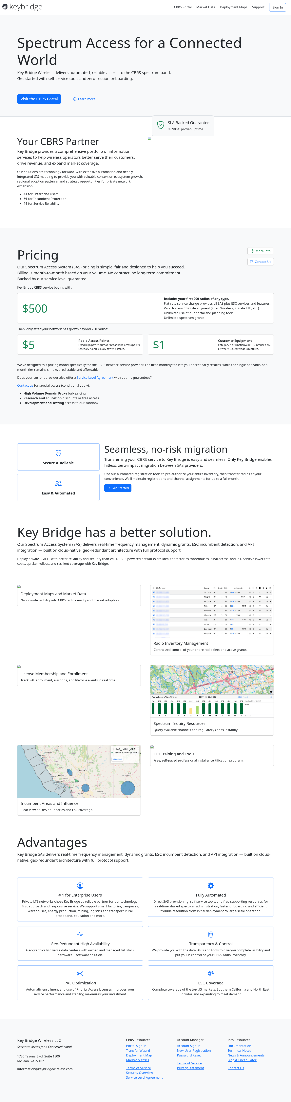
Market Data (205, 7)
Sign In (278, 7)
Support (258, 7)
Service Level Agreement (95, 377)
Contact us (25, 385)
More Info (263, 251)
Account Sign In (188, 1046)
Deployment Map (139, 1055)
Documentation (239, 1046)
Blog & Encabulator (242, 1060)
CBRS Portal (183, 7)
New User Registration (194, 1050)
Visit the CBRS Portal (39, 99)
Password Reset (189, 1055)
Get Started (120, 488)
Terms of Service (138, 1068)
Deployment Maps (233, 7)
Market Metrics (137, 1060)
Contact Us (262, 262)
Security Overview (139, 1073)
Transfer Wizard (138, 1050)
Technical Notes (239, 1050)
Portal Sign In (136, 1046)
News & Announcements (246, 1055)
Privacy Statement (190, 1068)
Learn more (86, 99)
